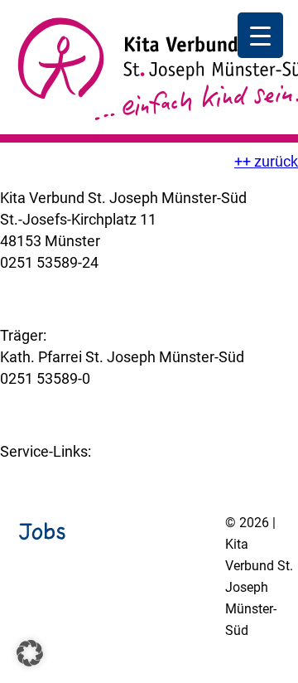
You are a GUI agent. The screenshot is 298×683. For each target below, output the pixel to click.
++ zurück (266, 161)
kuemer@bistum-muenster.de (98, 284)
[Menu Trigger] (260, 35)
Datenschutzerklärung (141, 673)
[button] (30, 653)
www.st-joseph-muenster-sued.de (111, 400)
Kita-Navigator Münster (76, 473)
